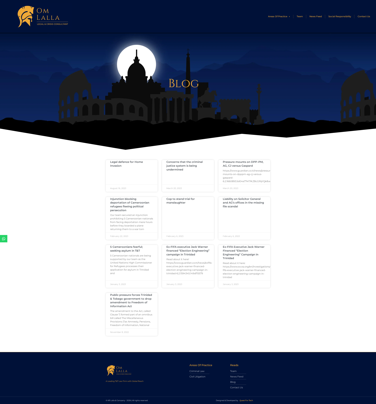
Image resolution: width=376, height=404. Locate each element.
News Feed (315, 16)
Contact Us (364, 16)
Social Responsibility (339, 16)
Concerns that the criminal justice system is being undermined (184, 165)
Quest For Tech (246, 400)
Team (300, 16)
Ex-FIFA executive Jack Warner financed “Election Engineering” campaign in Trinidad (187, 250)
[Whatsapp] (3, 238)
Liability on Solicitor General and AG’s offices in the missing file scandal (243, 202)
